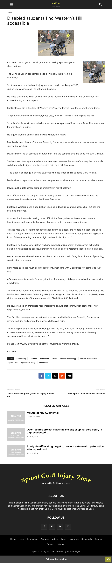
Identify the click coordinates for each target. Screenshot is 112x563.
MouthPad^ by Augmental (43, 412)
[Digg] (69, 376)
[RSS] (60, 526)
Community (86, 539)
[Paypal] (52, 526)
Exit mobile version (56, 559)
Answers (45, 539)
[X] (48, 376)
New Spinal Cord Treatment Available (86, 393)
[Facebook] (41, 376)
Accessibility (21, 359)
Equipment (44, 359)
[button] (11, 4)
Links (63, 539)
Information (32, 539)
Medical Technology (68, 359)
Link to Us (73, 539)
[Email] (55, 376)
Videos (55, 539)
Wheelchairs (43, 363)
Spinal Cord (13, 363)
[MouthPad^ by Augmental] (16, 417)
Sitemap (61, 544)
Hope (54, 359)
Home (13, 539)
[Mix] (62, 376)
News (10, 12)
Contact (50, 544)
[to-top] (108, 558)
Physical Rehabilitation (88, 359)
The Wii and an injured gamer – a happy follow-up (30, 394)
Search (98, 539)
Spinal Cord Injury (28, 363)
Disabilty (33, 359)
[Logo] (56, 487)
